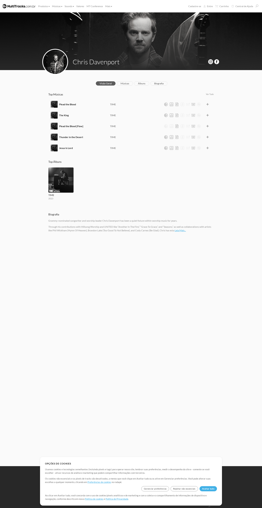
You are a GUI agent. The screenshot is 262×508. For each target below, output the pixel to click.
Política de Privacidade (117, 499)
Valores (80, 6)
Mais (107, 6)
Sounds (68, 6)
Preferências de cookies (99, 482)
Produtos (43, 6)
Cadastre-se (194, 6)
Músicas (56, 6)
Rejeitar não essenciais (184, 488)
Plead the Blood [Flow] (71, 126)
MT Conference (95, 6)
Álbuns (141, 83)
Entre (210, 6)
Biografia (159, 83)
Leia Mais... (180, 230)
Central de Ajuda (244, 6)
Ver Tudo (210, 94)
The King (64, 115)
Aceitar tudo (208, 488)
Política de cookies (94, 499)
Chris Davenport (96, 62)
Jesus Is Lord (66, 148)
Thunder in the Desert (71, 137)
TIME (113, 104)
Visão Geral (106, 83)
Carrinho (224, 6)
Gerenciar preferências (155, 488)
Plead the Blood (67, 104)
